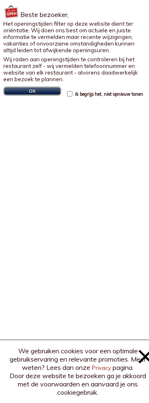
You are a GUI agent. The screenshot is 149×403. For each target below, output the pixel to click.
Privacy (101, 367)
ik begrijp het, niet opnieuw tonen (108, 94)
